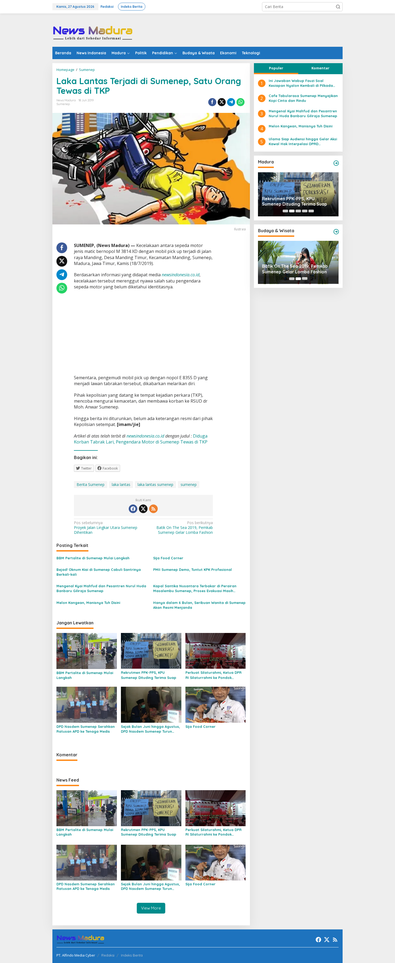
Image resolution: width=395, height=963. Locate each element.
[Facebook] (133, 508)
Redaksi (107, 955)
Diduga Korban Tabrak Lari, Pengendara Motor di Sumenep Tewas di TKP (140, 439)
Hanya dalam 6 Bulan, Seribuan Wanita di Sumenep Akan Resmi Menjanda (199, 605)
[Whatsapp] (240, 102)
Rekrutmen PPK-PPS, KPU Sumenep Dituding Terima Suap (148, 674)
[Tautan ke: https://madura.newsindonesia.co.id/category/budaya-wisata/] (336, 231)
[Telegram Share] (231, 102)
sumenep (189, 484)
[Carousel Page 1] (285, 211)
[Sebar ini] (212, 102)
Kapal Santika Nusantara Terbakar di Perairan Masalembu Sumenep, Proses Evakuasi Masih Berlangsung (194, 588)
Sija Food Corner (168, 558)
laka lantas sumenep (155, 484)
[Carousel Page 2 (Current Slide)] (292, 211)
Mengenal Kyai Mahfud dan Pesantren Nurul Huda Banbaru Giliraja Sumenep (101, 588)
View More (151, 908)
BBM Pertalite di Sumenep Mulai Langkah (93, 558)
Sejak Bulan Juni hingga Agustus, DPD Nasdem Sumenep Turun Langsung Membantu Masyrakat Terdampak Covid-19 (150, 729)
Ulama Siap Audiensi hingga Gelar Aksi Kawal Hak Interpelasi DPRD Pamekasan (303, 141)
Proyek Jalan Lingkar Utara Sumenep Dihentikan (105, 527)
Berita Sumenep (91, 484)
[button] (338, 6)
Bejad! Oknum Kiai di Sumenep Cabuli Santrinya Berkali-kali (98, 572)
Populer (276, 68)
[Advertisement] (245, 29)
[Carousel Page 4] (304, 211)
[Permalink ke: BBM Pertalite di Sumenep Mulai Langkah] (86, 650)
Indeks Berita (132, 955)
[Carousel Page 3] (298, 211)
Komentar (320, 68)
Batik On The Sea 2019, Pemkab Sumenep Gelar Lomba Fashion (184, 527)
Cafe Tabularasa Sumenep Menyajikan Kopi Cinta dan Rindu (303, 98)
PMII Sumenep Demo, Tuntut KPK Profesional (192, 569)
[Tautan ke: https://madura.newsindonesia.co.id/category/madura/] (336, 163)
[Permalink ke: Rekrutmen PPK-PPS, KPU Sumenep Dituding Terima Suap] (151, 650)
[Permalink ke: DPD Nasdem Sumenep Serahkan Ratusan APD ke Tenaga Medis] (86, 704)
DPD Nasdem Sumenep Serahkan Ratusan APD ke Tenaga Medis (85, 728)
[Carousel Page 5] (311, 211)
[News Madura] (92, 32)
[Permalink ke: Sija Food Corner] (215, 704)
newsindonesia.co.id (145, 436)
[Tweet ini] (222, 102)
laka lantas (121, 484)
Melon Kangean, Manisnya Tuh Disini (88, 602)
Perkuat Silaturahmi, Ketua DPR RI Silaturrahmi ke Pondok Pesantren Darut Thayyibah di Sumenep (213, 675)
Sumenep (63, 104)
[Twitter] (143, 508)
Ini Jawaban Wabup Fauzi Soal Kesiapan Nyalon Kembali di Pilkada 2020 (301, 83)
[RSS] (153, 508)
